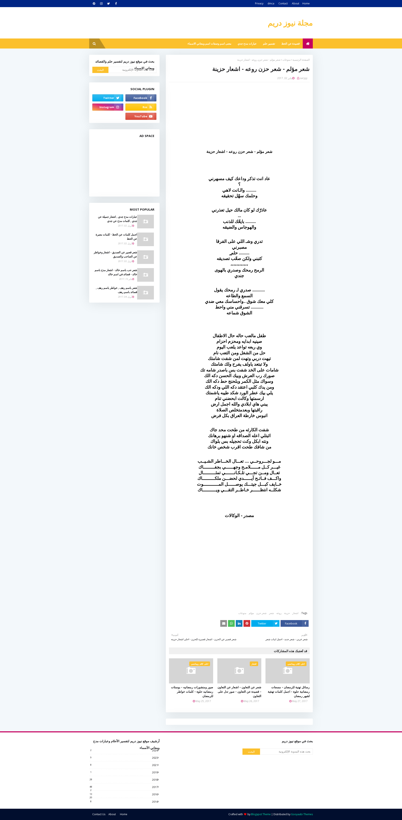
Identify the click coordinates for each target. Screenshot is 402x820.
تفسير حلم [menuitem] (269, 43)
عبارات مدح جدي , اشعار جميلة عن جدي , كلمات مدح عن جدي (117, 219)
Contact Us (98, 814)
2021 (124, 765)
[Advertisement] (236, 115)
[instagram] (101, 3)
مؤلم (251, 613)
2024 (124, 750)
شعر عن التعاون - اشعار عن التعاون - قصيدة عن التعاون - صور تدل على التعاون (239, 691)
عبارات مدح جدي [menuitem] (247, 43)
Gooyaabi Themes (302, 814)
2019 (124, 772)
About (295, 3)
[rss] (140, 107)
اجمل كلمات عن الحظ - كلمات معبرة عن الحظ (116, 236)
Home (306, 3)
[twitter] (108, 3)
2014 (124, 801)
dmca (271, 3)
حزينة (287, 613)
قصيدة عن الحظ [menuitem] (290, 43)
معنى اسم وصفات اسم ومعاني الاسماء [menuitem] (209, 43)
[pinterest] (94, 3)
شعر (271, 613)
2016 (124, 794)
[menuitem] (308, 43)
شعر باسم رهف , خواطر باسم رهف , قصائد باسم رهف (116, 290)
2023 (124, 758)
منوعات (286, 59)
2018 (124, 780)
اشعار (295, 613)
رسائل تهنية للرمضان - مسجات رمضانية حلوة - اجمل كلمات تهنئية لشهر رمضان (289, 691)
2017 (124, 787)
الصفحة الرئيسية (301, 59)
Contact (283, 3)
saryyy (303, 78)
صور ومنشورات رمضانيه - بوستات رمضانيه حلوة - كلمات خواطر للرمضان (192, 691)
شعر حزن (261, 613)
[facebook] (116, 3)
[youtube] (140, 116)
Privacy (259, 3)
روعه (279, 613)
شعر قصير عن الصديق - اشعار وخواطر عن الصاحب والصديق (115, 254)
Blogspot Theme (261, 814)
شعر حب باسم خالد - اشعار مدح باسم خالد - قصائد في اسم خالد (116, 272)
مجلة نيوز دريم (290, 23)
